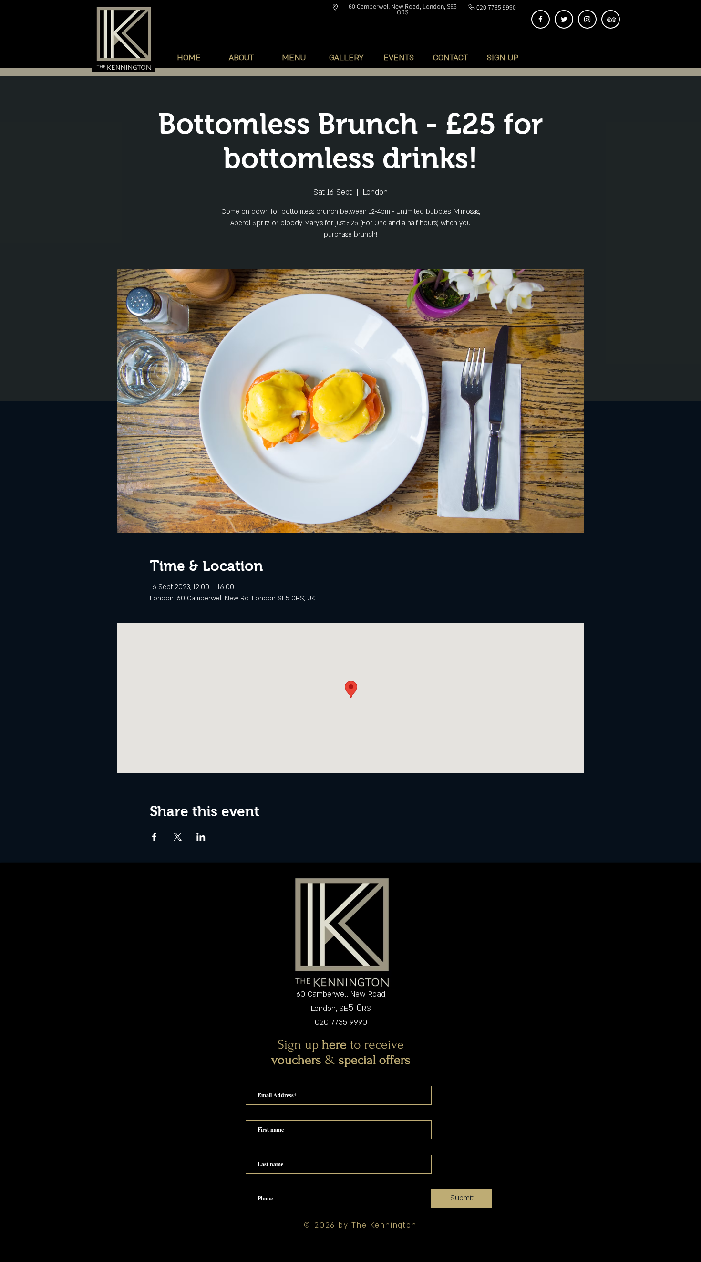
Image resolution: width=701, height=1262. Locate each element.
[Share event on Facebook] (154, 837)
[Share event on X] (177, 837)
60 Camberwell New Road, (341, 994)
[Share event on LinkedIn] (201, 837)
